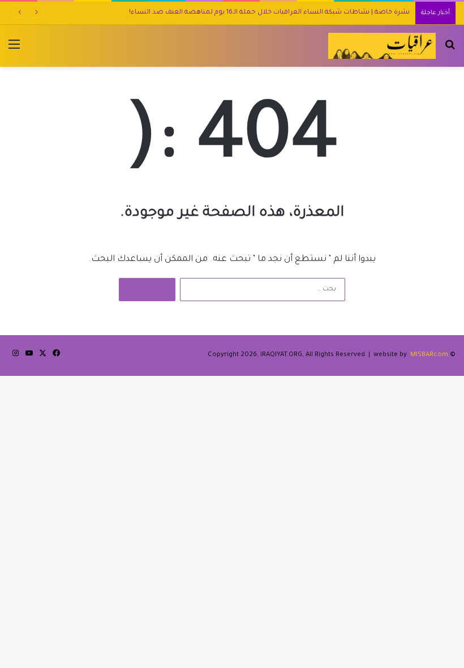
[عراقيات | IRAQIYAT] (382, 46)
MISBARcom (429, 355)
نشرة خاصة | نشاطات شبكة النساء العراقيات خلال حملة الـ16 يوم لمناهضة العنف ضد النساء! (269, 12)
